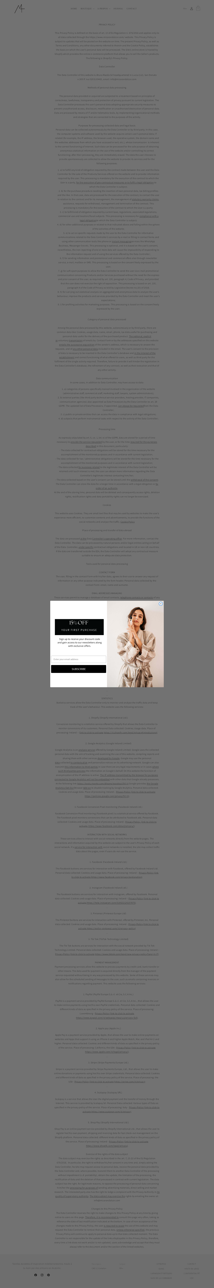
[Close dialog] (161, 604)
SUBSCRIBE (79, 669)
